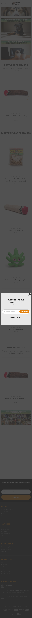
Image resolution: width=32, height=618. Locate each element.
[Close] (29, 295)
